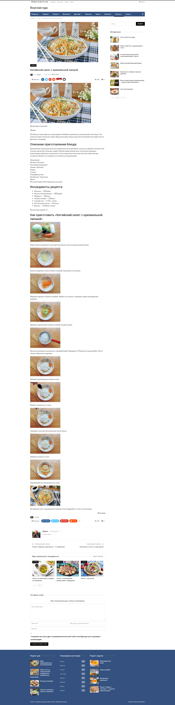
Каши (98, 14)
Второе (55, 14)
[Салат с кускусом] (92, 568)
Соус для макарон (126, 89)
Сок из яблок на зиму (127, 37)
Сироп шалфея (105, 670)
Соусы (128, 14)
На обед (37, 517)
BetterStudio (141, 702)
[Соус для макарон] (114, 91)
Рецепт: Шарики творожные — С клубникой (48, 547)
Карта (72, 2)
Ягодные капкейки (46, 681)
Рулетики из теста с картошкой (91, 547)
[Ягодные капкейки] (34, 683)
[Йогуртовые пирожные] (94, 680)
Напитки (107, 14)
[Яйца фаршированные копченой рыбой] (34, 663)
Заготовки (63, 674)
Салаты (118, 14)
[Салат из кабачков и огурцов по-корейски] (43, 568)
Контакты (60, 2)
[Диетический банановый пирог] (114, 65)
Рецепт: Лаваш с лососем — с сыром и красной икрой (107, 688)
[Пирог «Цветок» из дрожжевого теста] (114, 48)
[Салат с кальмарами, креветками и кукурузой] (68, 568)
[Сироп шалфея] (94, 672)
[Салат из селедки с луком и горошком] (34, 692)
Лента (67, 2)
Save (60, 79)
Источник (101, 513)
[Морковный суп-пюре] (94, 663)
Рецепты (34, 14)
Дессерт (77, 14)
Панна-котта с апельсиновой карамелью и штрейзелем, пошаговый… (40, 673)
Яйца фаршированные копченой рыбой (46, 663)
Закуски (88, 14)
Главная (53, 2)
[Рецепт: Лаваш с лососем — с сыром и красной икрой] (94, 689)
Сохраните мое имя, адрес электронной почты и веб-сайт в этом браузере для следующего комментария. (66, 637)
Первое (45, 14)
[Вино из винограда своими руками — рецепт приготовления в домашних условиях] (114, 83)
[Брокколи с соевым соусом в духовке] (114, 74)
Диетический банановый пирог (131, 63)
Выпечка (66, 14)
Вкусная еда (39, 7)
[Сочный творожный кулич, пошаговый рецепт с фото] (114, 57)
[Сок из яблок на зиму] (114, 39)
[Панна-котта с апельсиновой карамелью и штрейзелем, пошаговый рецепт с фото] (34, 672)
